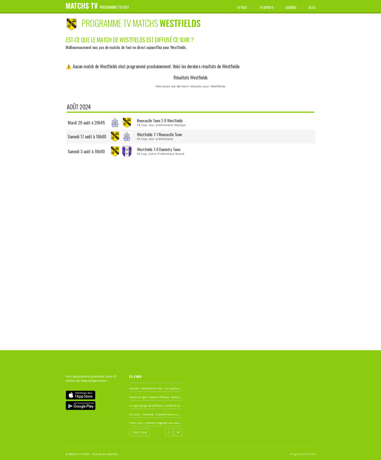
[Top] (370, 451)
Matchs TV (97, 5)
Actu (312, 7)
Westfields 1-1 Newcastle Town (159, 134)
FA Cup (142, 125)
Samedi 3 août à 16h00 (86, 151)
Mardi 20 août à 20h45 (86, 122)
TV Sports (266, 7)
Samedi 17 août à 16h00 (87, 136)
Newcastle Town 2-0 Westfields (160, 120)
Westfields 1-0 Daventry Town (158, 149)
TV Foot (242, 7)
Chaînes (291, 7)
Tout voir (139, 432)
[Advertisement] (190, 235)
